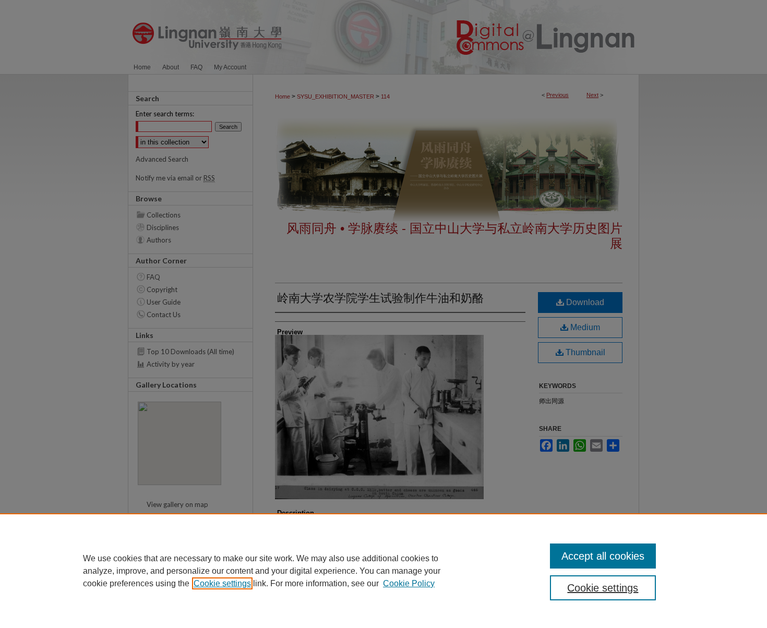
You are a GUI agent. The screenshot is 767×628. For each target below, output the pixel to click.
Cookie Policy (409, 583)
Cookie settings (222, 583)
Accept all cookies (602, 556)
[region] (383, 570)
